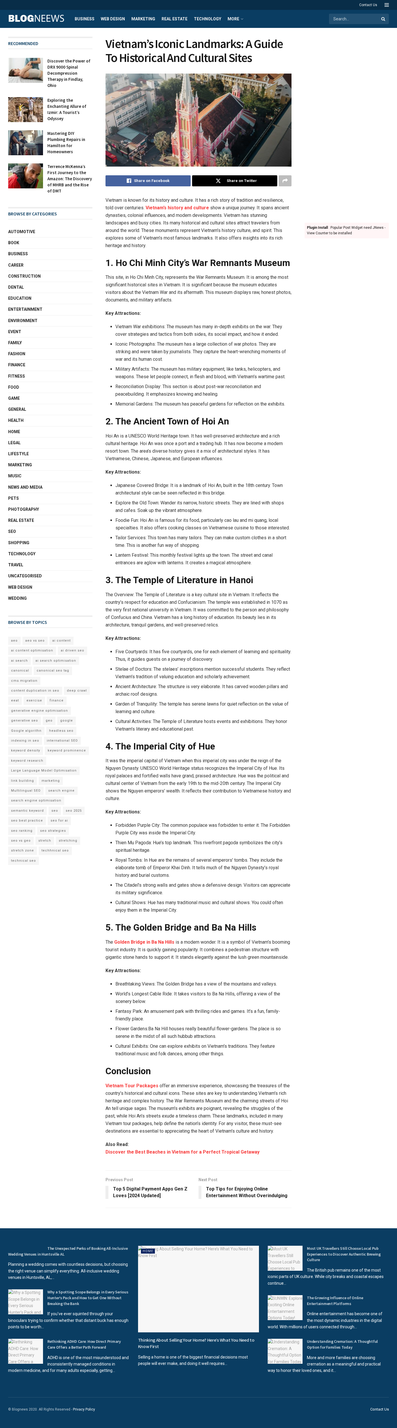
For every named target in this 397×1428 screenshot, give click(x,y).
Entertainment (25, 309)
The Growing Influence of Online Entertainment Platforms (335, 1300)
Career (16, 265)
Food (13, 387)
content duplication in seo (35, 690)
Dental (16, 287)
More (233, 19)
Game (14, 398)
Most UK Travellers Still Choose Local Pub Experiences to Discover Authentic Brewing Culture (344, 1254)
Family (15, 342)
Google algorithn (26, 731)
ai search (19, 661)
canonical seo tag (53, 670)
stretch (44, 840)
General (17, 409)
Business (84, 19)
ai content (61, 640)
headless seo (61, 731)
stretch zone (22, 850)
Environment (22, 320)
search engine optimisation (36, 800)
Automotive (21, 231)
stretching (68, 840)
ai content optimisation (32, 650)
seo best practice (27, 820)
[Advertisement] (347, 124)
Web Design (113, 19)
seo (54, 811)
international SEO (62, 740)
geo (49, 720)
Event (14, 331)
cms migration (24, 681)
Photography (23, 509)
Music (15, 476)
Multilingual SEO (26, 790)
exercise (34, 700)
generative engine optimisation (39, 711)
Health (16, 420)
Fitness (16, 376)
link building (22, 781)
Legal (14, 442)
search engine (61, 790)
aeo (14, 640)
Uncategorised (25, 576)
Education (19, 298)
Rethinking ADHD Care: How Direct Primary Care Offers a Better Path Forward (84, 1344)
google (66, 720)
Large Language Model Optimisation (44, 770)
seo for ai (59, 820)
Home (14, 431)
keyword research (27, 761)
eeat (15, 700)
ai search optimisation (55, 661)
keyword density (25, 750)
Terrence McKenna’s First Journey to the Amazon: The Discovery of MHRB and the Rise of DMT (69, 179)
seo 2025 (74, 811)
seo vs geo (21, 840)
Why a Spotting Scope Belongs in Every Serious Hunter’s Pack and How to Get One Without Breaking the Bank (87, 1297)
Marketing (143, 19)
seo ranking (22, 831)
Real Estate (174, 19)
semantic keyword (27, 811)
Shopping (18, 542)
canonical (20, 670)
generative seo (24, 720)
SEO (12, 531)
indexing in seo (25, 740)
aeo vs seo (35, 640)
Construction (24, 276)
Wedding (17, 598)
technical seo (23, 861)
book (13, 242)
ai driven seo (72, 650)
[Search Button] (383, 19)
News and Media (25, 487)
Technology (207, 19)
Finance (16, 365)
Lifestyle (18, 453)
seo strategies (53, 831)
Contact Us (368, 5)
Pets (13, 498)
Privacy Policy (84, 1409)
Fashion (16, 353)
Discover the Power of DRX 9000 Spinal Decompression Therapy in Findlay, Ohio (68, 73)
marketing (51, 781)
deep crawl (77, 690)
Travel (15, 565)
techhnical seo (55, 850)
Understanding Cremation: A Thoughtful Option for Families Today (342, 1344)
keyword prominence (67, 750)
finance (57, 700)
